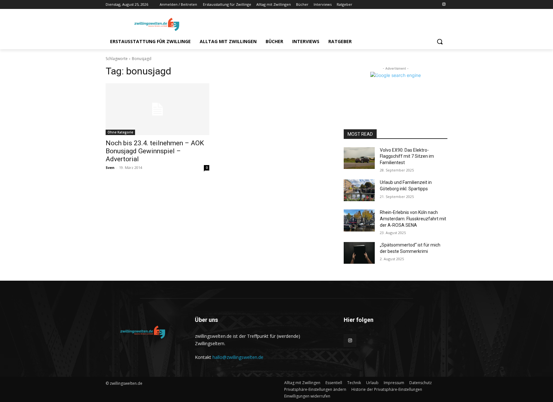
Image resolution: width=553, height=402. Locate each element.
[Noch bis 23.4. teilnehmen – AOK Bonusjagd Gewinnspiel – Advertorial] (157, 109)
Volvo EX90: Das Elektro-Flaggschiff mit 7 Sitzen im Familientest (407, 156)
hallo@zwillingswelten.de (237, 357)
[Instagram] (443, 4)
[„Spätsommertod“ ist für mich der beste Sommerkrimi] (359, 253)
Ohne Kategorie (120, 132)
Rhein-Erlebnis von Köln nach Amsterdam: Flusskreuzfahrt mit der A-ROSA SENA (413, 218)
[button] (439, 41)
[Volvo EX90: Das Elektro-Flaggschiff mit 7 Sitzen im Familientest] (359, 158)
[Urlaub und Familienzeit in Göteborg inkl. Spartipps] (359, 190)
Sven (110, 167)
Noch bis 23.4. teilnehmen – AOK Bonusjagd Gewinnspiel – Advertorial (155, 151)
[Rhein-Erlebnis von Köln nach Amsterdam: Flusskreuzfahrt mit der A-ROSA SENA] (359, 220)
